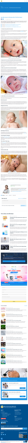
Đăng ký (22, 198)
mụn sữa (6, 195)
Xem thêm (25, 305)
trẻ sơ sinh (21, 31)
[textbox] (14, 294)
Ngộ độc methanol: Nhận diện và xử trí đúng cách (12, 326)
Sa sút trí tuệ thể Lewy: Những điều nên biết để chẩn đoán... (13, 343)
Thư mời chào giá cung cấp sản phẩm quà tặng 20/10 (13, 308)
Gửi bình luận (23, 205)
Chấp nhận (25, 441)
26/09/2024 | (11, 24)
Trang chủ (2, 7)
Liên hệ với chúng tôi (14, 261)
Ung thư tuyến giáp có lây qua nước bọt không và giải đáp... (13, 320)
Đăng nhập (19, 198)
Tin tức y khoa (6, 7)
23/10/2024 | (10, 25)
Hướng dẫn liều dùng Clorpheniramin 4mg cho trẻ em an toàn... (14, 314)
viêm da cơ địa (14, 195)
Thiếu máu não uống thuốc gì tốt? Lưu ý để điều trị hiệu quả (13, 337)
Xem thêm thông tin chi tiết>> (22, 189)
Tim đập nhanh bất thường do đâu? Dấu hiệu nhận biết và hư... (14, 355)
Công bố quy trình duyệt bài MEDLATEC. (16, 191)
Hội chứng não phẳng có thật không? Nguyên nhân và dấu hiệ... (14, 349)
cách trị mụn (4, 142)
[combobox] (14, 294)
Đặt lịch (23, 388)
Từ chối (22, 441)
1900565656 (2, 439)
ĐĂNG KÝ (25, 428)
